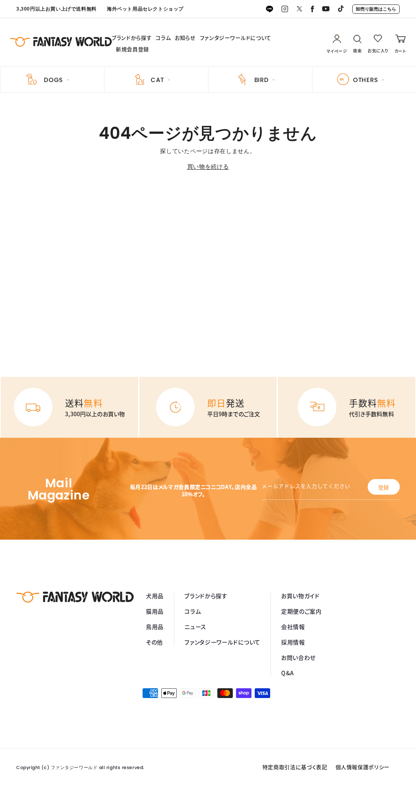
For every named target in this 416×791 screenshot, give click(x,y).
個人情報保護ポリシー (363, 767)
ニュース (195, 626)
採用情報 (293, 642)
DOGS (53, 80)
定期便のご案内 (301, 611)
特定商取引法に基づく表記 (294, 767)
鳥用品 (155, 626)
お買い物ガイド (300, 596)
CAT (157, 80)
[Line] (269, 9)
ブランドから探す (132, 37)
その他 (154, 642)
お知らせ (185, 37)
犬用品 (155, 596)
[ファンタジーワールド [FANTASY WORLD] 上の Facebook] (312, 9)
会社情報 (293, 626)
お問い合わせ (298, 657)
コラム (163, 37)
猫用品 (155, 611)
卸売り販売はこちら (376, 9)
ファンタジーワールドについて (235, 37)
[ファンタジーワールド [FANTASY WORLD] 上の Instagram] (285, 9)
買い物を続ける (208, 166)
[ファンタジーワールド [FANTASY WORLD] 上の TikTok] (341, 9)
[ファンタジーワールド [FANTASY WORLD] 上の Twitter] (299, 9)
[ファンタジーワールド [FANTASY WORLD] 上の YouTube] (325, 9)
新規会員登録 (132, 49)
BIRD (261, 80)
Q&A (287, 673)
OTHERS (365, 80)
